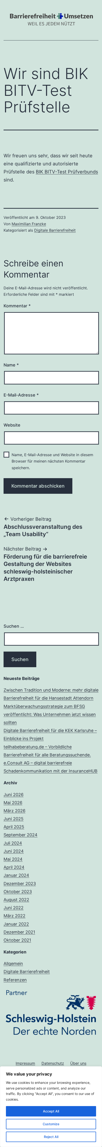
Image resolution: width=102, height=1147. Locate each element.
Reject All (51, 1137)
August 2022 (16, 899)
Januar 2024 (16, 875)
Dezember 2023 (20, 883)
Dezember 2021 (19, 932)
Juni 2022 (13, 907)
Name (11, 364)
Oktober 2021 (17, 940)
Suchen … (14, 626)
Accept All (51, 1111)
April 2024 (14, 867)
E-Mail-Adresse (21, 395)
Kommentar (17, 305)
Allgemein (13, 963)
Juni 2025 (13, 818)
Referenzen (15, 979)
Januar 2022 (16, 924)
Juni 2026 (13, 794)
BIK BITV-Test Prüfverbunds (67, 172)
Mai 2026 (13, 802)
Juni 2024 (14, 851)
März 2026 (14, 810)
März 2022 (14, 915)
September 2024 (20, 834)
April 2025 (14, 826)
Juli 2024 (13, 843)
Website (12, 425)
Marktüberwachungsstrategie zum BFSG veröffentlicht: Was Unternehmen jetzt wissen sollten (50, 714)
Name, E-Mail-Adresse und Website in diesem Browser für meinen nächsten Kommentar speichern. (52, 461)
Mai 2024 (13, 859)
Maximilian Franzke (29, 223)
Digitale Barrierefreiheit (55, 230)
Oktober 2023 (18, 891)
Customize (51, 1124)
